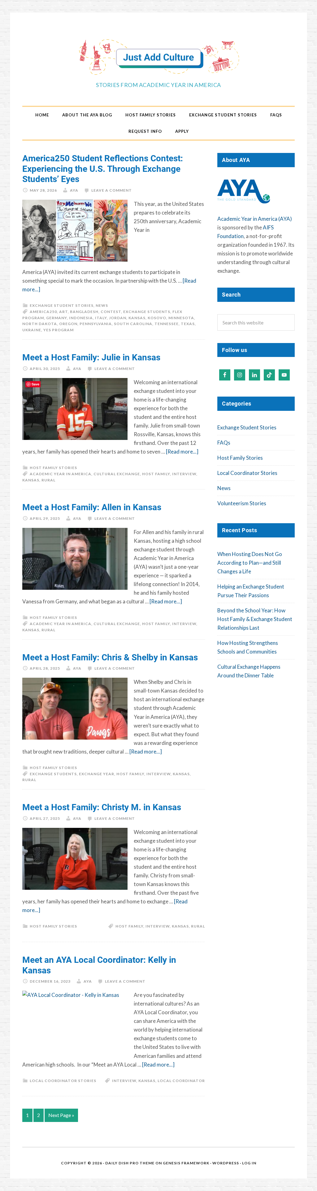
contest (111, 311)
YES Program (58, 330)
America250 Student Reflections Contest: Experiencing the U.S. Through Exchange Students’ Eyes (102, 168)
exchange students (146, 311)
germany (56, 317)
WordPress (225, 1163)
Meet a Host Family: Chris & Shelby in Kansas (110, 657)
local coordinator (181, 1080)
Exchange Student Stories (61, 305)
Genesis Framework (186, 1163)
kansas (136, 317)
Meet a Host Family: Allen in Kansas (91, 507)
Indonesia (81, 317)
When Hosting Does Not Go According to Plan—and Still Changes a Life (249, 563)
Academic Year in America (60, 474)
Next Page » (61, 1115)
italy (101, 317)
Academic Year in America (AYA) (254, 218)
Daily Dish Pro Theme (129, 1163)
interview (184, 474)
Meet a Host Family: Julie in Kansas (91, 357)
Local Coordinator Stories (63, 1080)
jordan (117, 317)
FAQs (223, 442)
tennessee (166, 323)
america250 (43, 311)
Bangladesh (84, 311)
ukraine (31, 330)
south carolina (133, 323)
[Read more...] (182, 451)
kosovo (157, 317)
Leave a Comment (111, 190)
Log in (249, 1163)
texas (188, 323)
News (102, 305)
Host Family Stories (53, 467)
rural (48, 480)
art (63, 311)
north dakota (39, 323)
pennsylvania (96, 323)
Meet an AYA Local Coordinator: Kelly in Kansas (99, 965)
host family (156, 474)
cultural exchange (116, 474)
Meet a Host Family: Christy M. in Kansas (101, 807)
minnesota (181, 317)
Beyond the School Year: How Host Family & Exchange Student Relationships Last (254, 619)
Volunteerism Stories (241, 503)
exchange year (96, 774)
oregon (68, 323)
